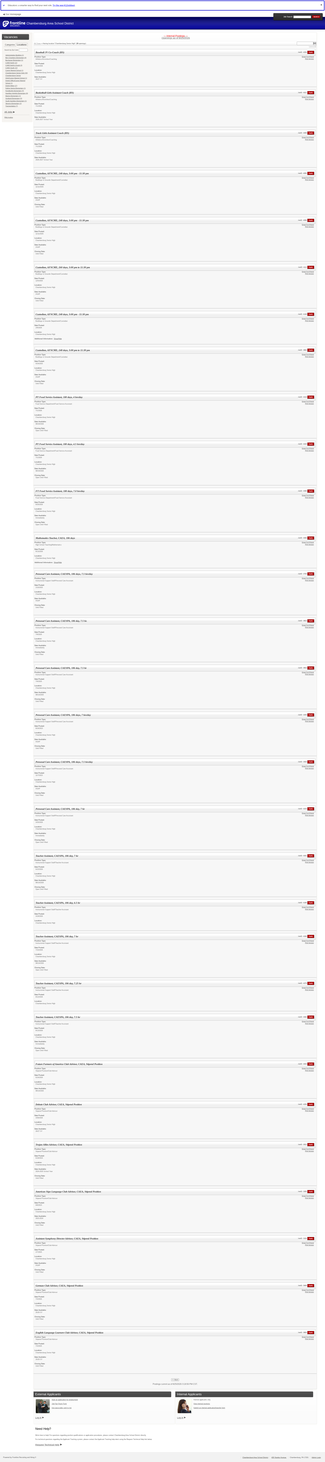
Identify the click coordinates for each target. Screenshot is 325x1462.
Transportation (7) (11, 106)
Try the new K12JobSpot (64, 5)
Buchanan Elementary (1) (14, 60)
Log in (38, 1418)
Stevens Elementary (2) (13, 103)
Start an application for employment (65, 1400)
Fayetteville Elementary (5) (14, 91)
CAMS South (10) (11, 68)
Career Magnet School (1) (14, 70)
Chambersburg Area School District (255, 1457)
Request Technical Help (47, 1445)
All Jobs (8, 112)
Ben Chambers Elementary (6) (15, 58)
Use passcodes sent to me (61, 1408)
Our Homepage (13, 14)
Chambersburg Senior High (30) (16, 73)
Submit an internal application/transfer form (209, 1408)
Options (312, 46)
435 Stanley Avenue (279, 1457)
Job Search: (288, 17)
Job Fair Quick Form (59, 1404)
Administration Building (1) (14, 55)
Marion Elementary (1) (13, 96)
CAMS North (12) (11, 63)
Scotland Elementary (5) (13, 98)
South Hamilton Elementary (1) (16, 101)
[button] (321, 5)
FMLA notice (8, 117)
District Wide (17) (11, 86)
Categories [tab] (10, 45)
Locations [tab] (22, 45)
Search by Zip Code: (11, 50)
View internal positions (201, 1404)
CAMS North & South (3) (13, 65)
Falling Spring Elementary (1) (15, 88)
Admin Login (316, 1457)
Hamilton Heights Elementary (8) (16, 93)
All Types (37, 43)
